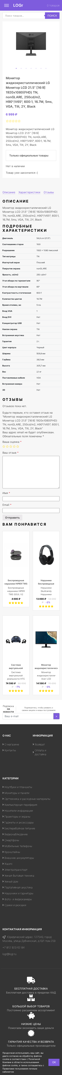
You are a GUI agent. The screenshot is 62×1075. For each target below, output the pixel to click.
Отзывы (49, 192)
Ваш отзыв (10, 452)
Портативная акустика (18, 887)
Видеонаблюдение (16, 834)
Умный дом (11, 881)
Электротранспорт (15, 869)
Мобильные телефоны (18, 846)
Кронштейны (12, 852)
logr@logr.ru (9, 954)
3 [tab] (26, 68)
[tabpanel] (31, 44)
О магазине (11, 744)
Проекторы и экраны (17, 816)
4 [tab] (31, 68)
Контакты (10, 750)
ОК (54, 1062)
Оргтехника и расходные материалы (27, 798)
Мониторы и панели (16, 793)
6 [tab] (41, 68)
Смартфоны (11, 840)
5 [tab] (36, 68)
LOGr (18, 5)
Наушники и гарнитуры (18, 893)
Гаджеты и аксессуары (19, 822)
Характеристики (29, 192)
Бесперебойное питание (19, 828)
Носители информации (18, 810)
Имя (6, 493)
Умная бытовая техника (19, 875)
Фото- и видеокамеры (18, 899)
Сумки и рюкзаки (15, 905)
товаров (53, 5)
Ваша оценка (11, 441)
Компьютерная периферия (20, 804)
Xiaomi (8, 863)
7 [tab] (46, 68)
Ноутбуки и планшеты (18, 787)
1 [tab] (16, 68)
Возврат (40, 744)
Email (6, 504)
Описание (8, 192)
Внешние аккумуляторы (19, 858)
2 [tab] (21, 68)
